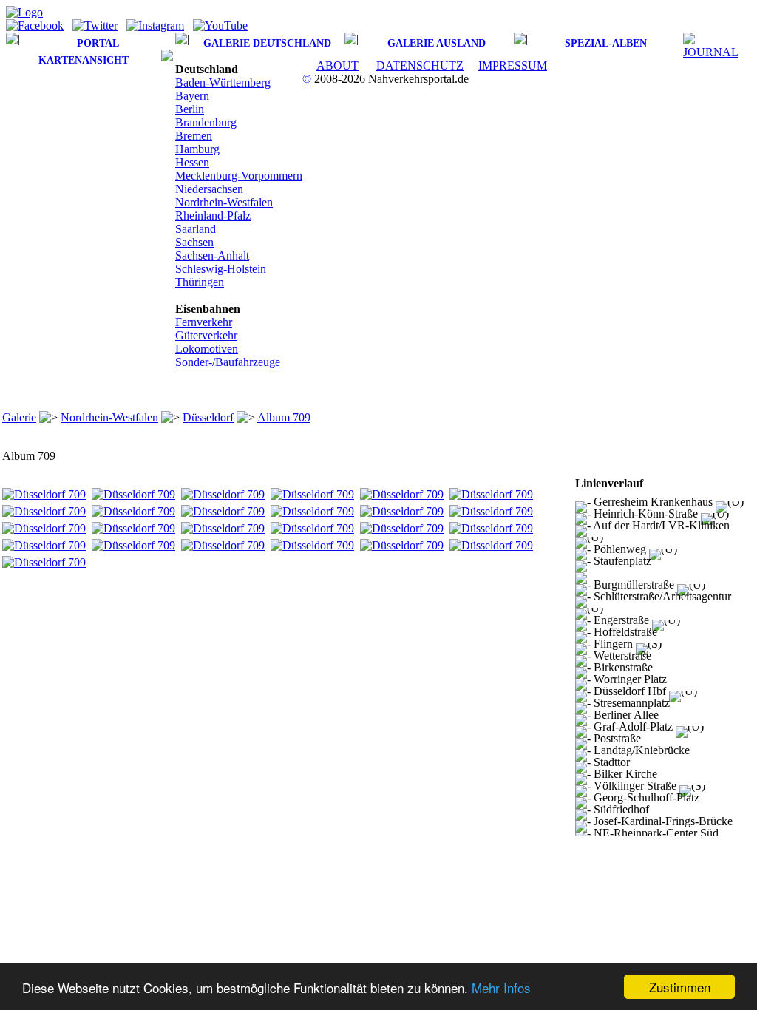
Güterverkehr (206, 335)
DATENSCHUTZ (420, 65)
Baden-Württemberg (223, 82)
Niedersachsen (209, 189)
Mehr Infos (501, 987)
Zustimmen (679, 986)
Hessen (192, 162)
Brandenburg (206, 122)
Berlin (189, 109)
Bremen (193, 135)
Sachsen (194, 242)
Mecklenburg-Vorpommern (238, 175)
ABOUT (337, 65)
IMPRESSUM (512, 65)
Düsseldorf (208, 417)
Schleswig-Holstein (220, 268)
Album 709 (283, 417)
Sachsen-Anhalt (212, 255)
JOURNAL (710, 52)
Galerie (19, 417)
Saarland (195, 229)
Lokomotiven (206, 348)
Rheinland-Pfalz (213, 215)
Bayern (192, 95)
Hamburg (197, 149)
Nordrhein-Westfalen (224, 202)
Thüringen (199, 282)
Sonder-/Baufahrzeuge (227, 362)
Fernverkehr (203, 322)
